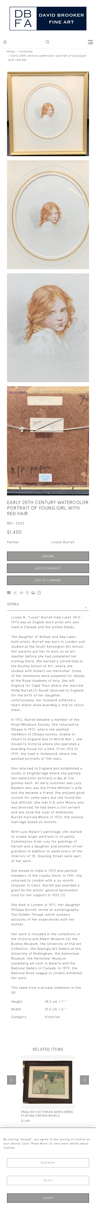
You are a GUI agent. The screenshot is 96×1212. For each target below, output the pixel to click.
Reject (48, 1180)
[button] (47, 42)
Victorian (26, 51)
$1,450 (14, 532)
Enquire (48, 556)
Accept (48, 1198)
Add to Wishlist (48, 568)
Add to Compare (48, 580)
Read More (48, 1162)
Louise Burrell (62, 542)
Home (11, 51)
